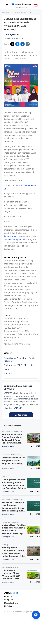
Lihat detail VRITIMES (13, 408)
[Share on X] (12, 44)
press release (6, 12)
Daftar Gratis (21, 415)
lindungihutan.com (12, 236)
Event (6, 369)
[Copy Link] (28, 44)
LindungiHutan (11, 34)
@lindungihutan (16, 239)
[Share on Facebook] (17, 44)
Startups (8, 373)
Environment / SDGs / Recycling (19, 365)
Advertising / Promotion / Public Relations (19, 359)
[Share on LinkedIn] (22, 44)
